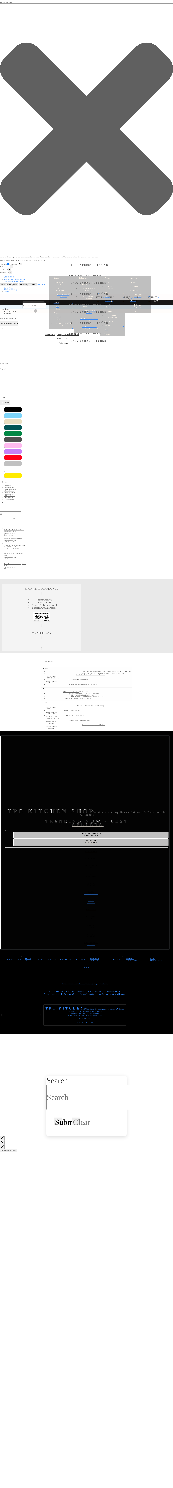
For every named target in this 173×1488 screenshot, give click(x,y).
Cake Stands (9, 491)
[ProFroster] (15, 389)
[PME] (22, 382)
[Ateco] (14, 372)
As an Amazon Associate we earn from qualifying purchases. (85, 984)
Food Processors (10, 492)
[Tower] (22, 387)
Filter (13, 518)
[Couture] (15, 377)
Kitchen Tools (9, 496)
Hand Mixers (9, 494)
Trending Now (9, 499)
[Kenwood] (15, 384)
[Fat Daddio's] (7, 384)
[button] (86, 129)
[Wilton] (15, 392)
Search (2, 363)
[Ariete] (6, 372)
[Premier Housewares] (8, 389)
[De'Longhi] (23, 379)
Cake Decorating (10, 489)
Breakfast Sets (9, 487)
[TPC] (6, 392)
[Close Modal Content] (2, 1138)
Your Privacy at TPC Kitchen (8, 1150)
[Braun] (6, 377)
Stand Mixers (9, 497)
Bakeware (8, 485)
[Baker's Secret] (23, 374)
